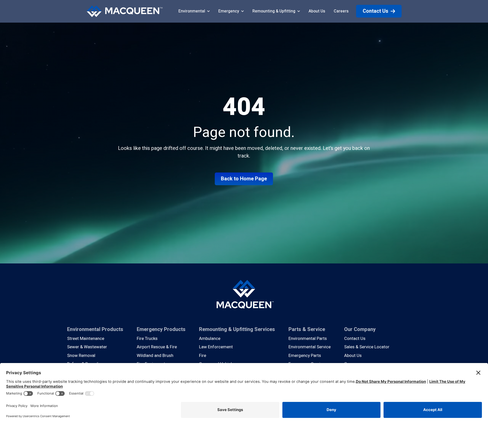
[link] (124, 11)
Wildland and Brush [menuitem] (155, 355)
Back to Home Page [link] (244, 178)
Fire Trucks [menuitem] (147, 338)
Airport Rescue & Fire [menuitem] (157, 347)
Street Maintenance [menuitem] (85, 338)
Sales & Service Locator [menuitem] (366, 347)
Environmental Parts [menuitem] (307, 338)
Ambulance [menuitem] (209, 338)
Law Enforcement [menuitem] (216, 347)
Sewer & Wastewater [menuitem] (87, 347)
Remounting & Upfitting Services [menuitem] (237, 329)
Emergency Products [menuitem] (161, 329)
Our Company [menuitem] (360, 329)
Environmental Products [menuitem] (95, 329)
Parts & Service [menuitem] (306, 329)
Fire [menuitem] (202, 355)
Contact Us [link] (375, 11)
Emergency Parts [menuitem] (304, 355)
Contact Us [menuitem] (354, 338)
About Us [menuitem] (353, 355)
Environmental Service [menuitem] (309, 347)
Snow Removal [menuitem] (81, 355)
